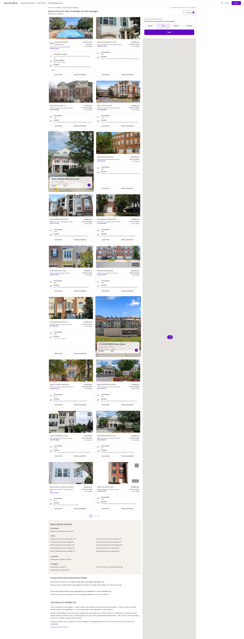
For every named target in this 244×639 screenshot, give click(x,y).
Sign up (236, 3)
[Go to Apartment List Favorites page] (222, 3)
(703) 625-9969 (54, 439)
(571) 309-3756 (54, 326)
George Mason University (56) (59, 570)
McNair (59, 7)
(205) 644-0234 (102, 46)
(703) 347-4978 (54, 274)
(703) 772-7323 (54, 223)
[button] (170, 337)
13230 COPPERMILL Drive (59, 436)
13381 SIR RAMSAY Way (105, 271)
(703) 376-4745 (54, 492)
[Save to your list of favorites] (89, 20)
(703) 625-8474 (101, 491)
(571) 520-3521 (101, 161)
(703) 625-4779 (54, 388)
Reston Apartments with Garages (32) (62, 545)
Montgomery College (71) (58, 567)
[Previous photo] (50, 28)
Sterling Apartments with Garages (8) (62, 542)
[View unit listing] (89, 185)
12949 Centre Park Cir (57, 105)
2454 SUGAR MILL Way (58, 271)
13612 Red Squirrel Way (105, 157)
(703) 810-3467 (54, 48)
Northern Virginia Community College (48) (109, 567)
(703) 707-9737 (101, 274)
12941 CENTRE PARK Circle (59, 219)
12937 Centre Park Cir (104, 105)
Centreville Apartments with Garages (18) (109, 545)
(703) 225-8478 (101, 439)
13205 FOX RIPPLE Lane (105, 487)
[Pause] (91, 133)
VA (54, 7)
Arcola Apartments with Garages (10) (107, 548)
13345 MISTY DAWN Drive (59, 322)
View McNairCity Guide (59, 627)
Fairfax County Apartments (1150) (60, 559)
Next (169, 32)
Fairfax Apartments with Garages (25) (107, 551)
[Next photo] (91, 28)
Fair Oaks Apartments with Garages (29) (108, 542)
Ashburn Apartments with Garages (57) (62, 551)
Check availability (80, 74)
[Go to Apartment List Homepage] (10, 3)
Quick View (58, 74)
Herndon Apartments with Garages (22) (62, 539)
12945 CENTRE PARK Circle (106, 436)
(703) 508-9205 (101, 223)
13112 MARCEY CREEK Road (106, 219)
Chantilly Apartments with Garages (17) (62, 548)
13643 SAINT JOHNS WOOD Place (62, 487)
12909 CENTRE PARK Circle (106, 384)
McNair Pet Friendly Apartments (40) (61, 531)
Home (50, 7)
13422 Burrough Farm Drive (106, 42)
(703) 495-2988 (54, 109)
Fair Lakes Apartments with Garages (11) (108, 539)
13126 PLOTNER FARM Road (59, 384)
